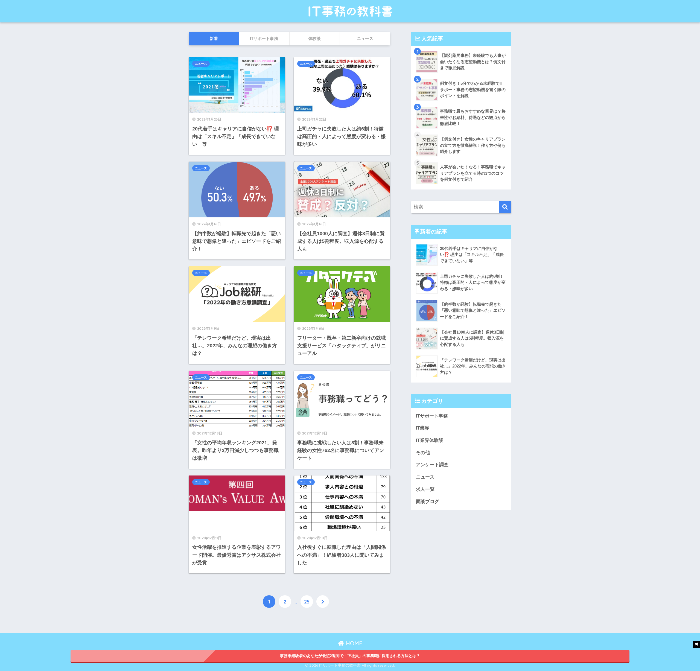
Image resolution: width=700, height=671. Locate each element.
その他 (423, 452)
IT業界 (422, 428)
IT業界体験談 (429, 440)
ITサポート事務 (432, 416)
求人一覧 (425, 489)
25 (307, 602)
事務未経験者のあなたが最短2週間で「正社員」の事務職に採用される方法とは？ (350, 656)
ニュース (201, 64)
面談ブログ (427, 501)
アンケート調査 (432, 464)
